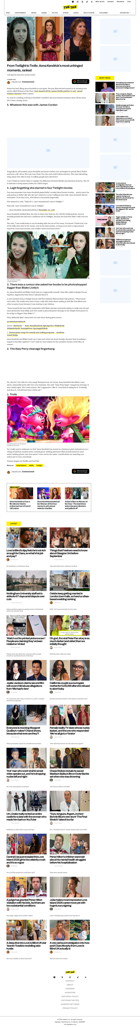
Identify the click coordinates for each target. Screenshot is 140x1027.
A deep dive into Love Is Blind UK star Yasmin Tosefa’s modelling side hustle (26, 945)
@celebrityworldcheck (16, 322)
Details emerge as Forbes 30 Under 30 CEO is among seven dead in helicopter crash (125, 107)
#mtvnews (17, 326)
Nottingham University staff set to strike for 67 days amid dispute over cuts (25, 596)
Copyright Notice (70, 1000)
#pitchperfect (48, 326)
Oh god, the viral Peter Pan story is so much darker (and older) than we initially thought (70, 641)
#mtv (27, 326)
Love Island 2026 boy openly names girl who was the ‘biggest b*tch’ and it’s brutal (125, 208)
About (70, 985)
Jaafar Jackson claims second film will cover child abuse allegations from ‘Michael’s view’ (25, 686)
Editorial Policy (70, 996)
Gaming (44, 12)
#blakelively (59, 326)
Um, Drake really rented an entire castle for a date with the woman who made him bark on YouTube (26, 816)
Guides (76, 12)
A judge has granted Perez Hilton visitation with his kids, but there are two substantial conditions (25, 902)
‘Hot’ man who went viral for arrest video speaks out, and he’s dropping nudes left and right (26, 773)
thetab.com (66, 1019)
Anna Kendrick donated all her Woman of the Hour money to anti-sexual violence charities (48, 504)
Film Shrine (103, 12)
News (8, 12)
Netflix (31, 465)
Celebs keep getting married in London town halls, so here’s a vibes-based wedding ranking (69, 596)
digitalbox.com (71, 1024)
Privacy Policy (70, 1008)
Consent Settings (70, 1004)
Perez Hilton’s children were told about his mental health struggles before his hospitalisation (68, 859)
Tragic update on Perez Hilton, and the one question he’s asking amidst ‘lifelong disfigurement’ (124, 220)
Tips (129, 1)
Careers (70, 989)
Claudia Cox (16, 82)
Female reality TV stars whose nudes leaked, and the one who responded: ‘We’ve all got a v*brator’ (70, 730)
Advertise (120, 1)
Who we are (100, 1)
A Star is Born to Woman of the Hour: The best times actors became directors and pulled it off (76, 504)
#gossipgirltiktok (40, 328)
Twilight (39, 465)
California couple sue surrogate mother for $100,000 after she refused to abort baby (70, 686)
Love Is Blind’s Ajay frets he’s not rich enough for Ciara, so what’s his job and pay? (26, 553)
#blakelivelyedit (13, 328)
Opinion (65, 12)
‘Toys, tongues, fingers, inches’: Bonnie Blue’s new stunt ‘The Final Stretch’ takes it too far (68, 816)
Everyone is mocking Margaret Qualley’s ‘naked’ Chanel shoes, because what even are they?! (23, 730)
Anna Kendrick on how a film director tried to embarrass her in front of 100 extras (20, 504)
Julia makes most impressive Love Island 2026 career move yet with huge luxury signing (68, 902)
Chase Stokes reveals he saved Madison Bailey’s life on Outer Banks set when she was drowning (69, 773)
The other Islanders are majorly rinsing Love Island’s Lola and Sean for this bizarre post (125, 197)
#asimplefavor (27, 328)
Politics (55, 12)
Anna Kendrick (21, 465)
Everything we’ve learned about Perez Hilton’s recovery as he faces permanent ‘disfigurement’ (125, 85)
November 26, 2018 (47, 210)
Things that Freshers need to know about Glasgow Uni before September (69, 553)
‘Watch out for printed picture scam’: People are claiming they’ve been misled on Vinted (26, 641)
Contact (111, 1)
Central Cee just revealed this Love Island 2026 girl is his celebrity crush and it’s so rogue (25, 859)
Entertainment (20, 12)
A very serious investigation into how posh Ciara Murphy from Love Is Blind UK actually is (69, 945)
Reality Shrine (89, 12)
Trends (33, 12)
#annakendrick (36, 326)
